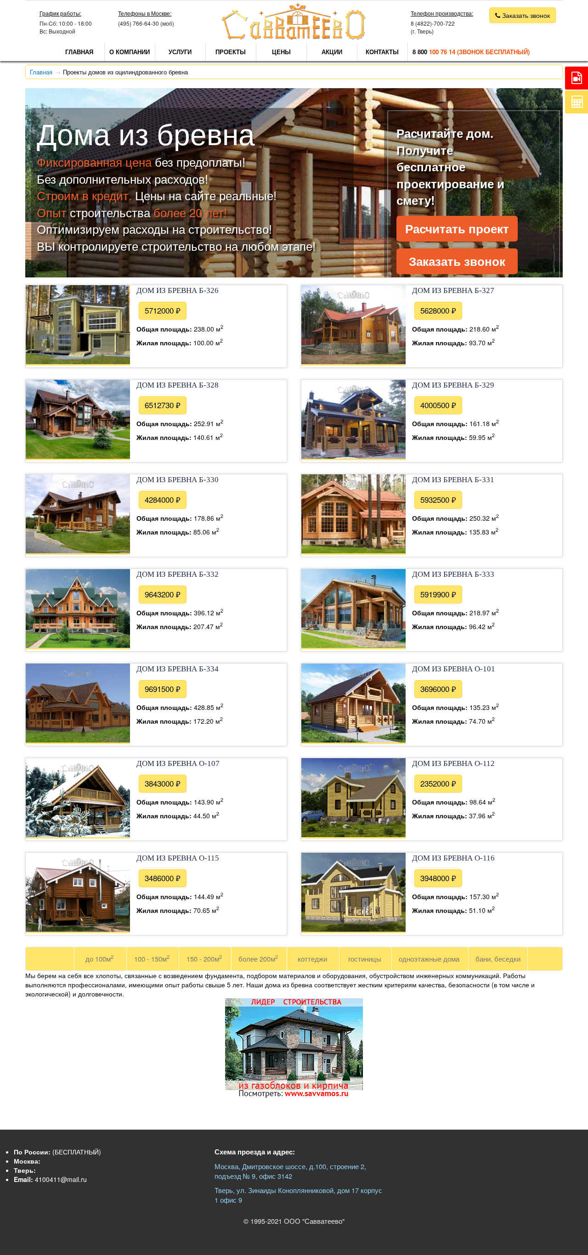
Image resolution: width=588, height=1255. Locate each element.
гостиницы (364, 958)
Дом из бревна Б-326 (177, 290)
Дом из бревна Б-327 (453, 290)
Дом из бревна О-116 (453, 858)
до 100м (99, 958)
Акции (332, 51)
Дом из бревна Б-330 (177, 479)
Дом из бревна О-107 (178, 763)
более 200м (258, 958)
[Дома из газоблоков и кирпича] (294, 1095)
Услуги (180, 51)
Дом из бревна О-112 (453, 763)
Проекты (230, 51)
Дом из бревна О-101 (453, 668)
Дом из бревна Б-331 (453, 479)
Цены (281, 51)
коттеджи (312, 958)
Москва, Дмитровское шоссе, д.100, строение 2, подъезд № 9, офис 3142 (290, 1171)
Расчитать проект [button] (457, 228)
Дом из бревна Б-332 (177, 574)
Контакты (382, 51)
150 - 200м (204, 958)
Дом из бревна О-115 (177, 858)
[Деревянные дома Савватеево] (294, 38)
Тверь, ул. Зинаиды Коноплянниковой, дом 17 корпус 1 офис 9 (298, 1194)
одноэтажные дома (429, 958)
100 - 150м (152, 958)
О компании (129, 51)
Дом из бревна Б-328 (177, 385)
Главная (79, 51)
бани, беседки (497, 958)
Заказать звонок (457, 261)
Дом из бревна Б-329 (453, 385)
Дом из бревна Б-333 (453, 574)
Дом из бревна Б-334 (177, 668)
